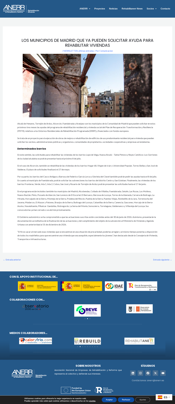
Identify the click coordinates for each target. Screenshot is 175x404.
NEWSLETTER (70, 50)
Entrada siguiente (162, 259)
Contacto (165, 9)
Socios (150, 9)
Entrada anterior (12, 259)
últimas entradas (86, 50)
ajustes (92, 401)
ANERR (84, 9)
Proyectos (99, 9)
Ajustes (142, 399)
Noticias (113, 9)
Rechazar (126, 399)
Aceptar (109, 399)
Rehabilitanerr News (132, 9)
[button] (85, 9)
